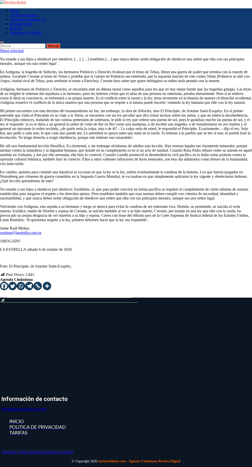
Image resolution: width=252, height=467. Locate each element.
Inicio (14, 10)
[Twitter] (12, 286)
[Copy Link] (37, 286)
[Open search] (2, 42)
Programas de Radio (25, 33)
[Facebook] (4, 286)
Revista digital (21, 24)
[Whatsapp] (21, 286)
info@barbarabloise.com (24, 409)
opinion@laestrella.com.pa (20, 233)
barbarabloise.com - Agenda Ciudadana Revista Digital (139, 461)
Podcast (16, 28)
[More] (47, 286)
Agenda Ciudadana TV (28, 19)
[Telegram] (29, 286)
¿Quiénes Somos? (24, 15)
